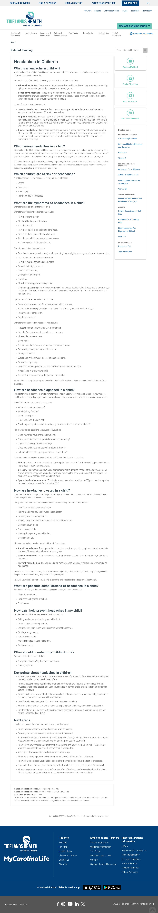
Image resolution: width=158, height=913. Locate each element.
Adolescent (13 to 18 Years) (129, 169)
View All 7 (122, 237)
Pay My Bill (64, 847)
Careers (97, 11)
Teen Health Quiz (125, 252)
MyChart (87, 11)
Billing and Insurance (131, 859)
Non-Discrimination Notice (134, 850)
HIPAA (125, 846)
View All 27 (122, 189)
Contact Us (64, 860)
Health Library (65, 851)
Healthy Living (103, 33)
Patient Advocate (130, 872)
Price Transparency (130, 855)
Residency (135, 11)
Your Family (73, 33)
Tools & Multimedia (116, 34)
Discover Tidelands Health (133, 26)
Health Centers (31, 33)
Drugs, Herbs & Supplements (45, 34)
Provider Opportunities (100, 855)
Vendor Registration (99, 842)
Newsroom (147, 11)
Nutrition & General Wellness (61, 34)
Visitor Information (130, 867)
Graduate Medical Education (103, 864)
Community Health (111, 11)
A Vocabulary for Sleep (127, 139)
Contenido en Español (142, 34)
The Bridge (95, 851)
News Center (88, 33)
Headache (122, 153)
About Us (63, 864)
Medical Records (129, 863)
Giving (125, 11)
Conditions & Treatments (15, 34)
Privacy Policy (10, 904)
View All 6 (122, 158)
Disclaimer (24, 904)
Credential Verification (100, 847)
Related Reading (21, 50)
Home (12, 42)
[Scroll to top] (152, 907)
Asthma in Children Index (128, 175)
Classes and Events (68, 855)
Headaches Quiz (125, 246)
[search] (129, 50)
